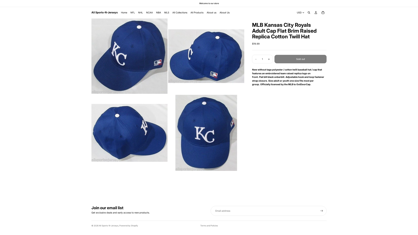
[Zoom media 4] (206, 133)
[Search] (309, 12)
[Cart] (323, 12)
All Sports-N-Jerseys (108, 225)
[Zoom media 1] (129, 56)
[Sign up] (321, 210)
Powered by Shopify (128, 225)
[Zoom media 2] (206, 56)
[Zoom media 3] (129, 133)
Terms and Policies (209, 225)
